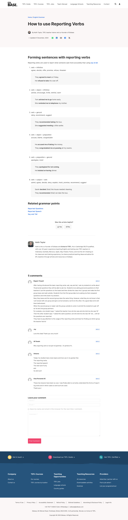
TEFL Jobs (50, 4)
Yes (60, 227)
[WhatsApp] (52, 37)
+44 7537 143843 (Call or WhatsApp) (56, 507)
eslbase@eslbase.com (76, 507)
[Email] (61, 37)
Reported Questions (35, 208)
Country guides (59, 488)
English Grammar (39, 17)
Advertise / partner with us (109, 479)
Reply (98, 281)
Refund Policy (61, 502)
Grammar (80, 486)
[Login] (119, 4)
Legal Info (108, 502)
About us (11, 479)
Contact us (11, 482)
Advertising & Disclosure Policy (92, 502)
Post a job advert (105, 482)
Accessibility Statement (46, 502)
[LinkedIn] (56, 37)
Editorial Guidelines (74, 502)
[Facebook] (65, 37)
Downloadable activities (85, 482)
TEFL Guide (26, 4)
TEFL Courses (38, 4)
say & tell (94, 63)
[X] (69, 37)
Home (30, 17)
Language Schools (76, 4)
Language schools (60, 485)
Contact (106, 4)
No (69, 227)
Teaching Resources (93, 4)
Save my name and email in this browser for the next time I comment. (56, 409)
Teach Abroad (62, 4)
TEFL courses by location (39, 482)
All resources (81, 479)
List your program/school (108, 486)
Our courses (35, 479)
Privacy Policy (31, 502)
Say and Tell (32, 214)
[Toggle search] (115, 4)
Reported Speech (34, 211)
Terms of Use (19, 502)
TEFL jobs (57, 482)
